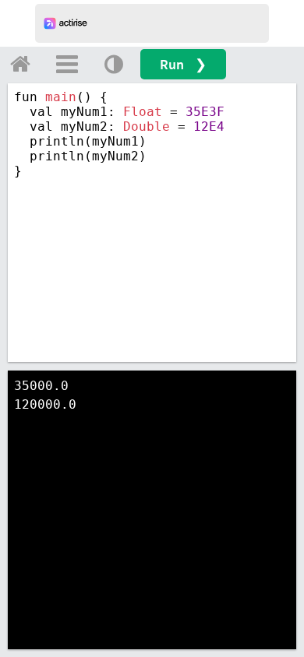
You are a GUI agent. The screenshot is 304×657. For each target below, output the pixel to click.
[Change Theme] (114, 64)
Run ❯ (183, 64)
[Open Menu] (67, 64)
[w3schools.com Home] (20, 64)
